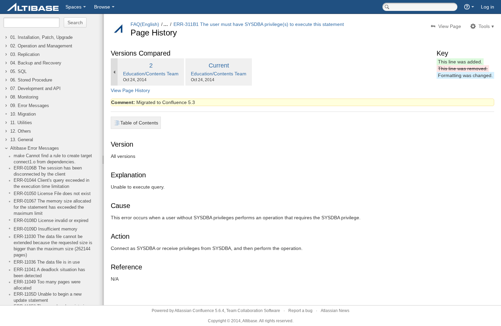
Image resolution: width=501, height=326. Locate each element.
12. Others (20, 131)
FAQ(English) (145, 24)
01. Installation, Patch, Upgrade (41, 37)
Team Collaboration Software (253, 310)
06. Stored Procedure (31, 80)
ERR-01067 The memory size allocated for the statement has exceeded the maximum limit (52, 207)
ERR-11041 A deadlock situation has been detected (49, 272)
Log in (487, 7)
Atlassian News (335, 310)
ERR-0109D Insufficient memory (45, 229)
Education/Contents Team (151, 73)
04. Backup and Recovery (35, 63)
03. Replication (25, 54)
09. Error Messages (29, 105)
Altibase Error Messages (34, 148)
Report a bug (300, 310)
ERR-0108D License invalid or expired (51, 220)
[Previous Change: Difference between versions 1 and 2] (114, 72)
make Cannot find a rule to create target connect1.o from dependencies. (53, 158)
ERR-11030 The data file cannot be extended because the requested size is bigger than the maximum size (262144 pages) (53, 245)
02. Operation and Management (41, 46)
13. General (21, 139)
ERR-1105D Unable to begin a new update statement (47, 297)
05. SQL (18, 71)
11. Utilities (21, 122)
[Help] (469, 7)
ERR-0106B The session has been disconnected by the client (48, 171)
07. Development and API (35, 88)
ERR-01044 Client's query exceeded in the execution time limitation (51, 183)
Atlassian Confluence (194, 310)
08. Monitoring (24, 97)
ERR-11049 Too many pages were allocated (47, 285)
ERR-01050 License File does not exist (52, 193)
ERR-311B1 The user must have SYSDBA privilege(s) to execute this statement (258, 24)
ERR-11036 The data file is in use (47, 262)
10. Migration (23, 114)
